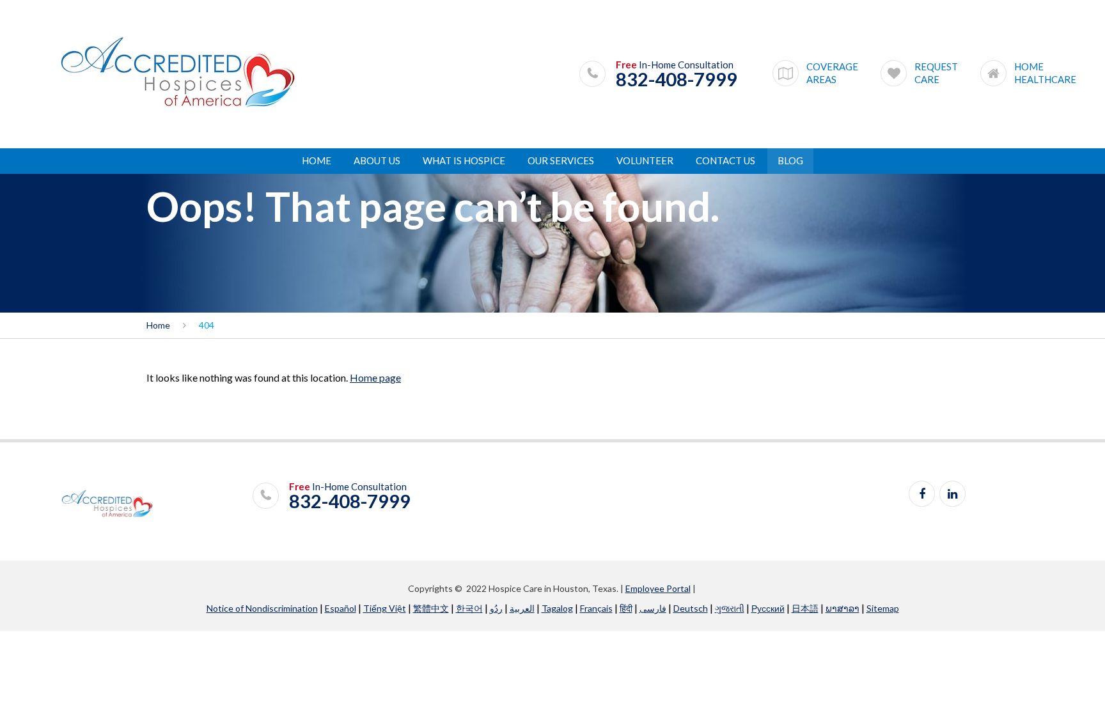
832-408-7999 (676, 79)
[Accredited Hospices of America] (178, 73)
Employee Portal (658, 588)
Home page (375, 377)
